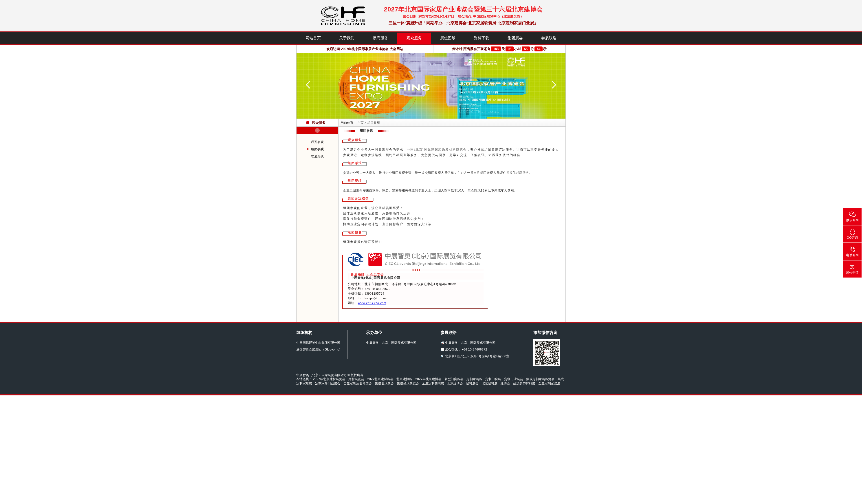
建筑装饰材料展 (524, 383)
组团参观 (317, 149)
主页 (360, 122)
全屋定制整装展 (433, 383)
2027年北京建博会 (428, 379)
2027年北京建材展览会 (329, 379)
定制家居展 (474, 379)
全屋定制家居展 (549, 383)
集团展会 (515, 38)
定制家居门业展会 (327, 383)
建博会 (505, 383)
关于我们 (346, 38)
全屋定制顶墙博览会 (357, 383)
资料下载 (481, 38)
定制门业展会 (513, 379)
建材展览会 (356, 379)
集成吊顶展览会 (408, 383)
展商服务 (380, 38)
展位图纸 (447, 38)
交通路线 (317, 156)
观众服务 (414, 38)
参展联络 (548, 38)
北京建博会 (455, 383)
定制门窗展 (493, 379)
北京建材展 (489, 383)
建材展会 (472, 383)
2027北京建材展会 (380, 379)
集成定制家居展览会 (540, 379)
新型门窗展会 (453, 379)
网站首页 (313, 38)
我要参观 (317, 142)
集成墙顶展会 (384, 383)
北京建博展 (404, 379)
